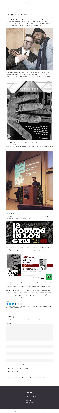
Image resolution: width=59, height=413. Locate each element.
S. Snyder (35, 411)
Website (8, 358)
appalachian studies (15, 306)
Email (7, 351)
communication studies (27, 306)
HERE (31, 218)
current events (35, 306)
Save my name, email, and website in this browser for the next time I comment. (26, 365)
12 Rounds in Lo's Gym (15, 308)
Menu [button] (29, 4)
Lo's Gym (43, 306)
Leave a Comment (16, 16)
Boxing (20, 306)
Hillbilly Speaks (29, 2)
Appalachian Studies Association (26, 308)
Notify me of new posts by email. (15, 371)
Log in (44, 411)
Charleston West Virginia (41, 308)
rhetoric (47, 306)
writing (20, 307)
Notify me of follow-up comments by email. (17, 368)
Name (8, 344)
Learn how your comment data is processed (35, 377)
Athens (34, 308)
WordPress (40, 411)
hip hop (40, 306)
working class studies (13, 307)
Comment (8, 323)
